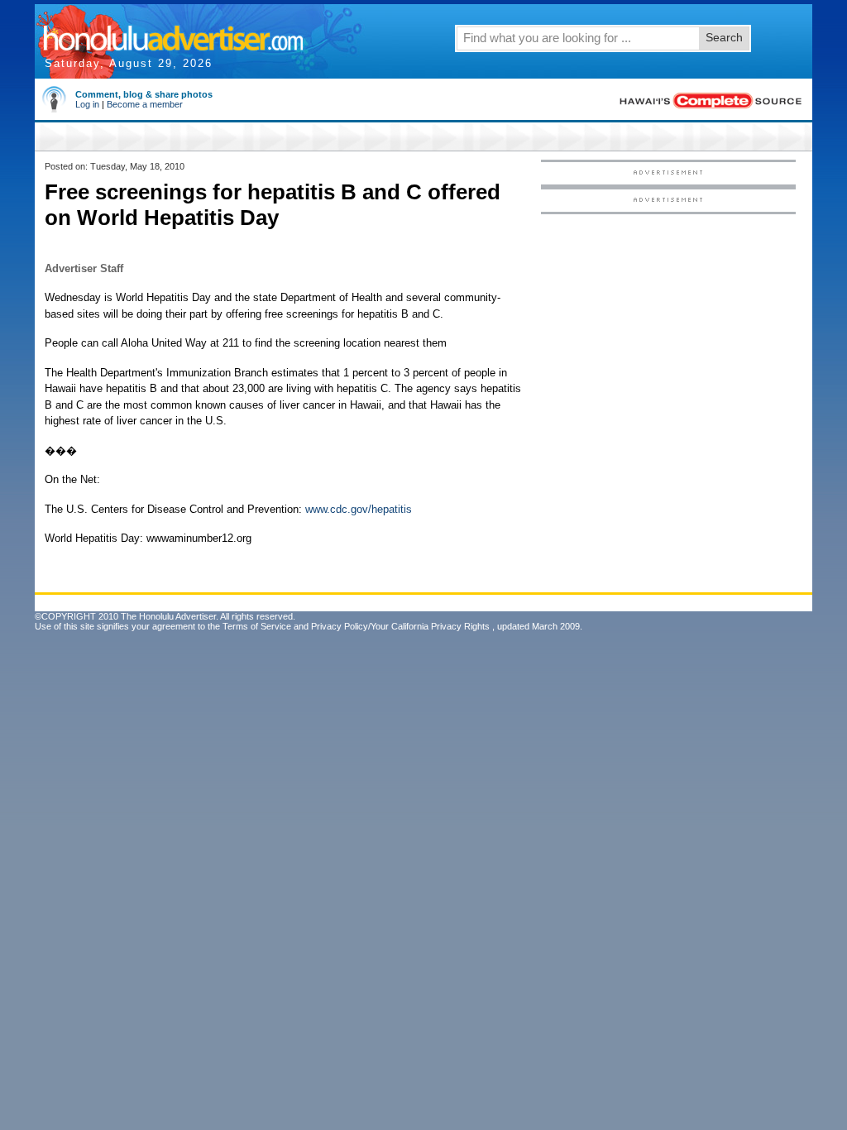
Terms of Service (257, 626)
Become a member (145, 104)
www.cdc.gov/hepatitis (358, 509)
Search (724, 37)
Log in (87, 104)
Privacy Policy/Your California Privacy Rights (400, 626)
